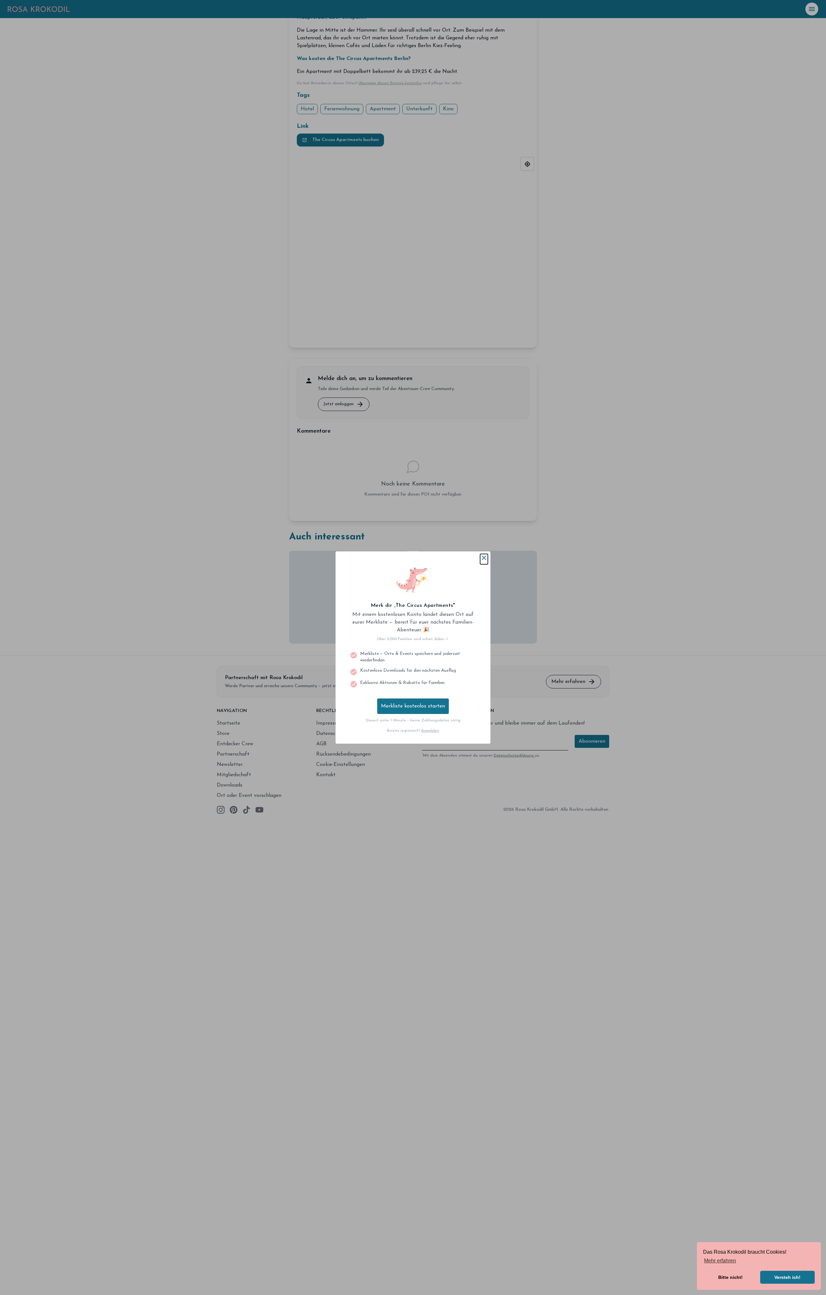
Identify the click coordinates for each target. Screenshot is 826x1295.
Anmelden (430, 731)
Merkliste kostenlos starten (413, 706)
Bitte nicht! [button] (730, 1277)
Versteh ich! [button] (787, 1277)
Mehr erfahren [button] (720, 1260)
